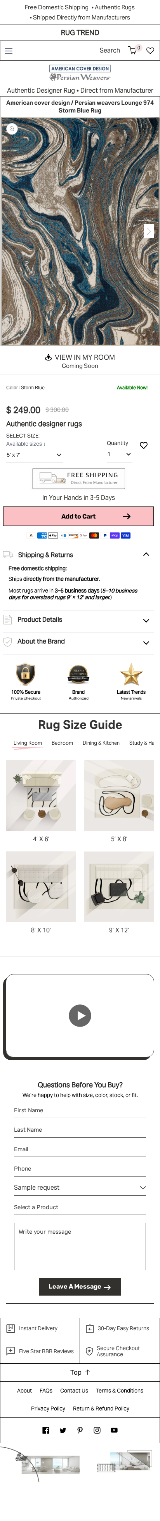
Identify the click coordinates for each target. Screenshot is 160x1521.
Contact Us (74, 1390)
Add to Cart (78, 516)
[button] (8, 50)
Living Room (28, 743)
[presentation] (11, 231)
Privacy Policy (48, 1408)
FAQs (46, 1390)
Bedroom (62, 743)
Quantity (117, 443)
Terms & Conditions (119, 1390)
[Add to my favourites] (144, 445)
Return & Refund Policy (101, 1408)
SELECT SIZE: (23, 435)
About (24, 1390)
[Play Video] (80, 1015)
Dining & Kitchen (101, 743)
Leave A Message (75, 1286)
